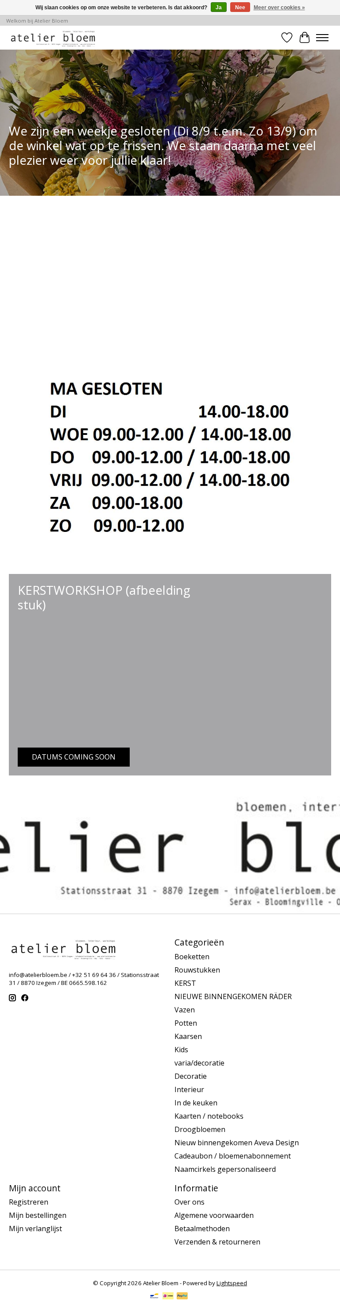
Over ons (189, 1202)
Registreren (28, 1202)
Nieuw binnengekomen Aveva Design (236, 1142)
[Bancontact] (154, 1296)
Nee (240, 7)
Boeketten (191, 956)
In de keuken (195, 1103)
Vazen (184, 1010)
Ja (219, 7)
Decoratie (190, 1076)
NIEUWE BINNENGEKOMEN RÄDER (233, 996)
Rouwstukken (197, 970)
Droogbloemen (199, 1129)
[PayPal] (182, 1296)
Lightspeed (231, 1283)
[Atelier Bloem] (53, 37)
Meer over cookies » (279, 7)
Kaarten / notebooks (208, 1116)
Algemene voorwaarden (214, 1215)
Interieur (189, 1089)
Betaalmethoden (202, 1228)
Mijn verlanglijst (35, 1228)
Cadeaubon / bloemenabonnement (232, 1156)
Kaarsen (188, 1036)
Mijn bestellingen (37, 1215)
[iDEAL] (168, 1296)
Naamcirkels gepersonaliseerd (225, 1169)
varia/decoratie (199, 1063)
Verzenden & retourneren (217, 1242)
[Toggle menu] (322, 38)
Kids (181, 1049)
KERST (185, 983)
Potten (185, 1023)
